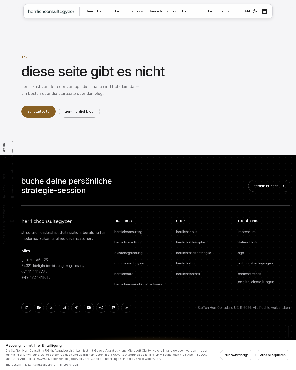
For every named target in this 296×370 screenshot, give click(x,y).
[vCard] (114, 308)
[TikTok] (76, 308)
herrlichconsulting (128, 232)
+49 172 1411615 (35, 277)
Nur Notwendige (237, 355)
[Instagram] (64, 308)
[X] (51, 308)
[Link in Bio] (126, 308)
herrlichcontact (220, 11)
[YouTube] (89, 308)
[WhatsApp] (101, 308)
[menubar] (145, 11)
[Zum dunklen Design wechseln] (255, 11)
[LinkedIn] (264, 11)
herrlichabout (98, 11)
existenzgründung (128, 253)
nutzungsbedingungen (255, 263)
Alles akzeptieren (273, 355)
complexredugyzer (129, 263)
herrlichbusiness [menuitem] (129, 11)
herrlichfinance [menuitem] (163, 11)
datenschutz (248, 242)
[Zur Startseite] (51, 11)
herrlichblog (192, 11)
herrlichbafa (123, 274)
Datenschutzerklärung (40, 364)
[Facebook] (39, 308)
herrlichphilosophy (190, 242)
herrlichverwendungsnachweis (138, 284)
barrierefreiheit (249, 274)
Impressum (13, 364)
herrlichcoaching (127, 242)
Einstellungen (69, 364)
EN (247, 11)
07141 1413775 (34, 271)
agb (241, 253)
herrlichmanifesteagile (193, 253)
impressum (247, 232)
